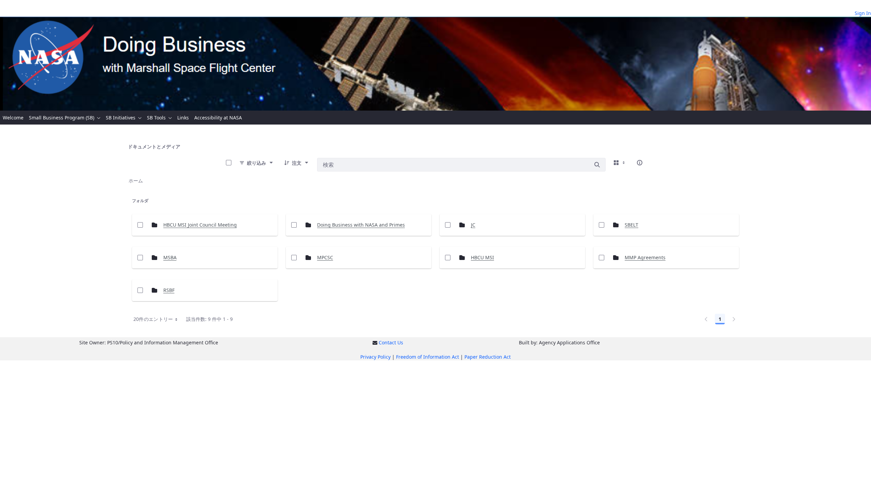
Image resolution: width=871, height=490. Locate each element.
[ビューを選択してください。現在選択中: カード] (620, 162)
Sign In (863, 13)
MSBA (170, 257)
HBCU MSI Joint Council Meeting (200, 225)
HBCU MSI (482, 257)
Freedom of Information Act (427, 357)
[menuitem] (13, 118)
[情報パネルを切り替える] (639, 162)
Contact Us (391, 342)
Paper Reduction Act (487, 357)
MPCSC (325, 257)
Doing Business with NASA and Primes (361, 225)
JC (473, 225)
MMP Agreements (645, 257)
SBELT (631, 225)
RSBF (169, 290)
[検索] (597, 164)
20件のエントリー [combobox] (153, 319)
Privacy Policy (375, 357)
